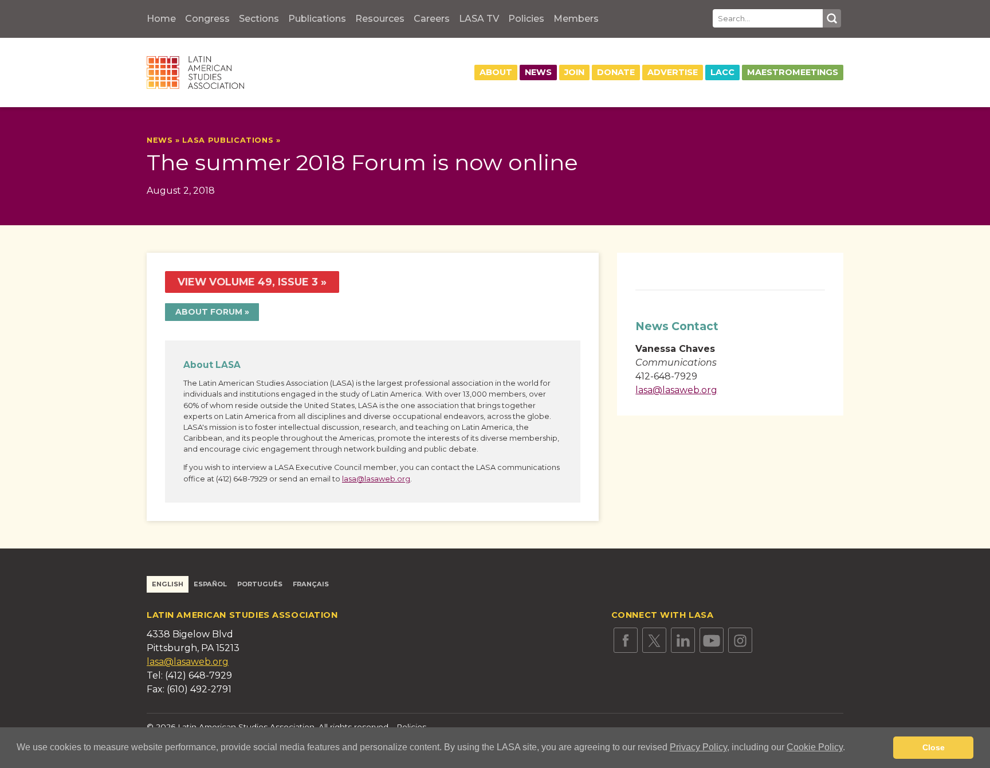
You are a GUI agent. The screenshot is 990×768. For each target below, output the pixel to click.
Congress (207, 18)
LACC (722, 72)
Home (161, 18)
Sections (259, 18)
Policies (526, 18)
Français (311, 584)
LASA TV (479, 18)
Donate (616, 72)
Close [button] (933, 747)
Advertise (672, 72)
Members (576, 18)
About (496, 72)
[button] (849, 748)
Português (259, 584)
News (538, 72)
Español (210, 584)
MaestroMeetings (792, 72)
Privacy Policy (698, 747)
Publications (317, 18)
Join (574, 72)
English (167, 584)
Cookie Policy (815, 747)
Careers (432, 18)
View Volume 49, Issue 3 (248, 282)
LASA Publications (227, 140)
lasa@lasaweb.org (376, 479)
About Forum (208, 312)
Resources (379, 18)
